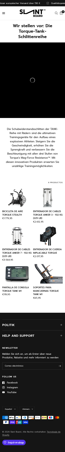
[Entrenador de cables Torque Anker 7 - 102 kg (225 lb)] (17, 236)
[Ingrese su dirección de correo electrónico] (60, 366)
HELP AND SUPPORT (18, 335)
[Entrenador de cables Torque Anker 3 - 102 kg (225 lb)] (48, 198)
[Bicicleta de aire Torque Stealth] (17, 198)
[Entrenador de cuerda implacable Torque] (48, 236)
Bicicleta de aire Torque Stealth (12, 213)
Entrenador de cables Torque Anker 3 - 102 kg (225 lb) (48, 215)
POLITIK (8, 325)
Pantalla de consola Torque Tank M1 (15, 289)
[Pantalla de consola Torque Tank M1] (17, 274)
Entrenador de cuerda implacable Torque (47, 251)
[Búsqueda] (56, 13)
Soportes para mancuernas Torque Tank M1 (46, 291)
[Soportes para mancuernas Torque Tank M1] (48, 274)
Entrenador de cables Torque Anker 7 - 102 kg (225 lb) (17, 253)
